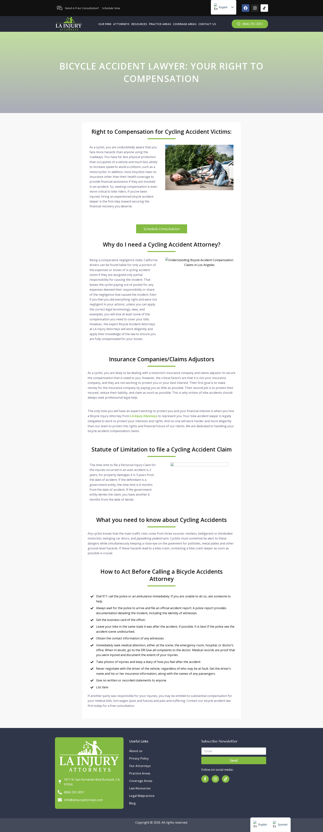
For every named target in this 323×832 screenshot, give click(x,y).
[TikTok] (264, 8)
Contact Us (207, 24)
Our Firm (104, 24)
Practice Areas (160, 24)
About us (135, 751)
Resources (139, 24)
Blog (132, 803)
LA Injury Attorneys (143, 416)
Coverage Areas (184, 24)
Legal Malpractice (142, 796)
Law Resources (140, 788)
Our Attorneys (140, 766)
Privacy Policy (139, 758)
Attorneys (121, 24)
